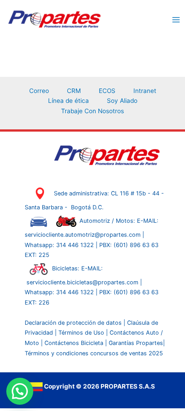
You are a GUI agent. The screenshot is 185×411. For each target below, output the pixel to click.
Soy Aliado (122, 100)
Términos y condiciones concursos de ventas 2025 (94, 353)
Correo (39, 90)
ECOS (107, 90)
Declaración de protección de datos (73, 322)
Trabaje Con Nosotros (92, 111)
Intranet (144, 90)
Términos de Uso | (83, 332)
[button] (19, 391)
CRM (74, 90)
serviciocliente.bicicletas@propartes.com (83, 282)
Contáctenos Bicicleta (74, 343)
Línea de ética (68, 100)
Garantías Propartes (136, 343)
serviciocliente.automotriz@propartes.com (83, 234)
